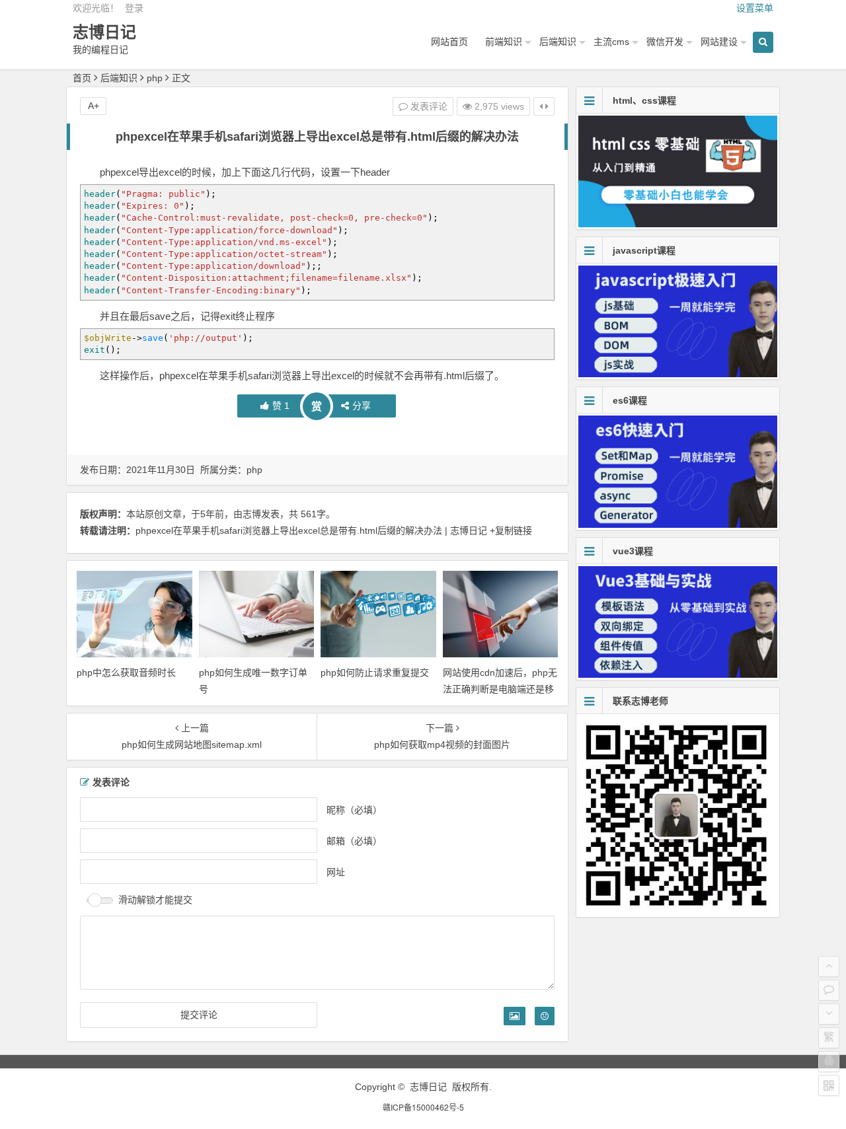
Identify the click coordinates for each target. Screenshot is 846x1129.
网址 (336, 872)
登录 (134, 8)
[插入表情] (545, 1016)
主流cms (611, 41)
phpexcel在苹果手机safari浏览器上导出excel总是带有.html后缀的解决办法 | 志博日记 (311, 530)
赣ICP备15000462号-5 (423, 1106)
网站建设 (719, 41)
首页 (82, 78)
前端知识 (503, 41)
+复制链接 (509, 530)
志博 (252, 514)
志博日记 (104, 32)
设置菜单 (754, 8)
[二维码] (828, 1085)
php (155, 78)
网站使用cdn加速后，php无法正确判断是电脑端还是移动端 (500, 689)
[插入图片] (514, 1016)
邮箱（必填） (354, 841)
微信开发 (664, 41)
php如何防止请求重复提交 (375, 672)
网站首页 (449, 41)
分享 (361, 405)
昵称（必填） (354, 810)
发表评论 (427, 106)
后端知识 (557, 41)
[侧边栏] (544, 106)
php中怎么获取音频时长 (126, 672)
